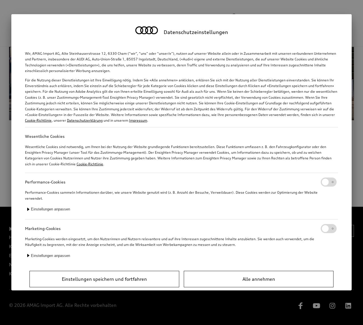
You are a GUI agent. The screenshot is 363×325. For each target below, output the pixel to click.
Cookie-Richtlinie (38, 120)
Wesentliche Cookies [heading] (45, 136)
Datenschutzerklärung (85, 120)
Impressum (138, 120)
